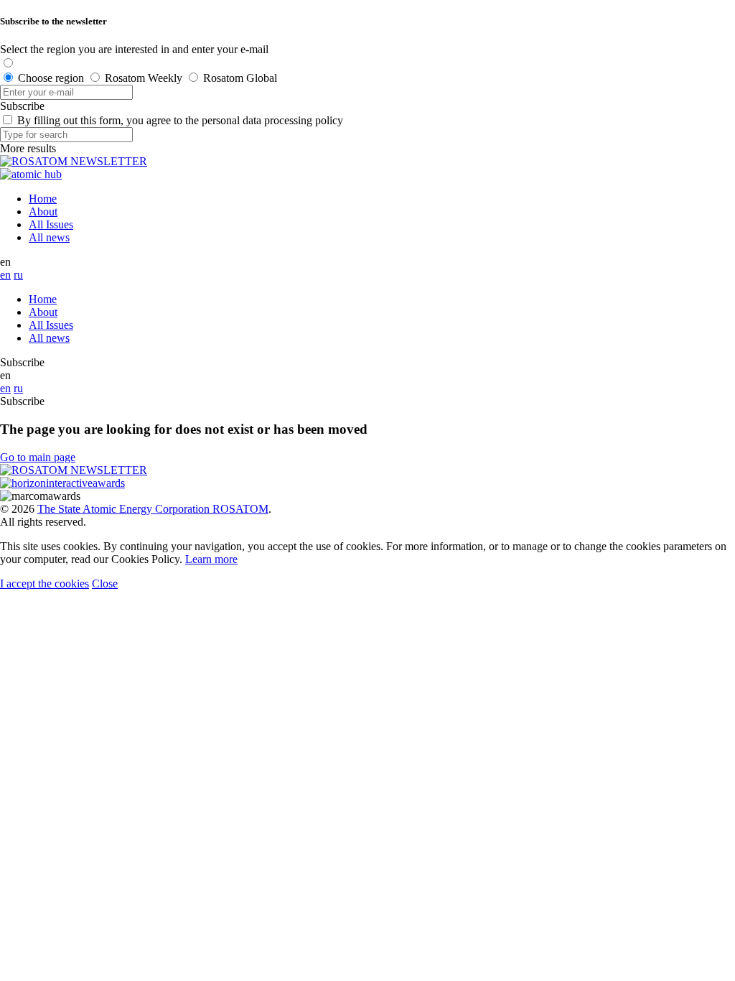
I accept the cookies (44, 583)
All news (49, 237)
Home (43, 198)
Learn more (211, 559)
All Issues (51, 224)
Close (105, 583)
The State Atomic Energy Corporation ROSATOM (152, 509)
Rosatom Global (240, 78)
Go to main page (37, 457)
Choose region (51, 78)
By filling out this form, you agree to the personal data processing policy (180, 120)
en (5, 275)
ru (18, 275)
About (43, 211)
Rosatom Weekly (143, 78)
